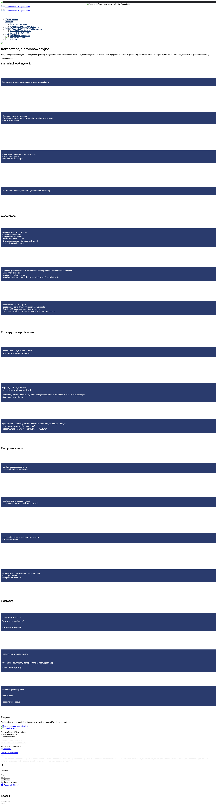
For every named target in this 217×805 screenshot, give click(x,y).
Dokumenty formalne (18, 38)
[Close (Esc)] (2, 801)
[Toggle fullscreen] (6, 801)
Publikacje (9, 27)
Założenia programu (18, 24)
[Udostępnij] (4, 801)
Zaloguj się (5, 779)
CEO (2, 755)
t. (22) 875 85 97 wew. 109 (11, 740)
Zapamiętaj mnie (10, 782)
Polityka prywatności (9, 753)
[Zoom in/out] (8, 801)
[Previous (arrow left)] (2, 803)
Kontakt (8, 34)
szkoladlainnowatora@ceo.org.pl (13, 743)
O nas (7, 29)
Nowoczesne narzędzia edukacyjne (24, 27)
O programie (10, 19)
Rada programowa (17, 36)
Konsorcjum (15, 34)
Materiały (9, 22)
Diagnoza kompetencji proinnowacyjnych (27, 29)
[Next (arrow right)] (4, 803)
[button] (108, 59)
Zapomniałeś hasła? (10, 785)
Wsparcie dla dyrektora (19, 33)
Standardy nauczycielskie (20, 31)
